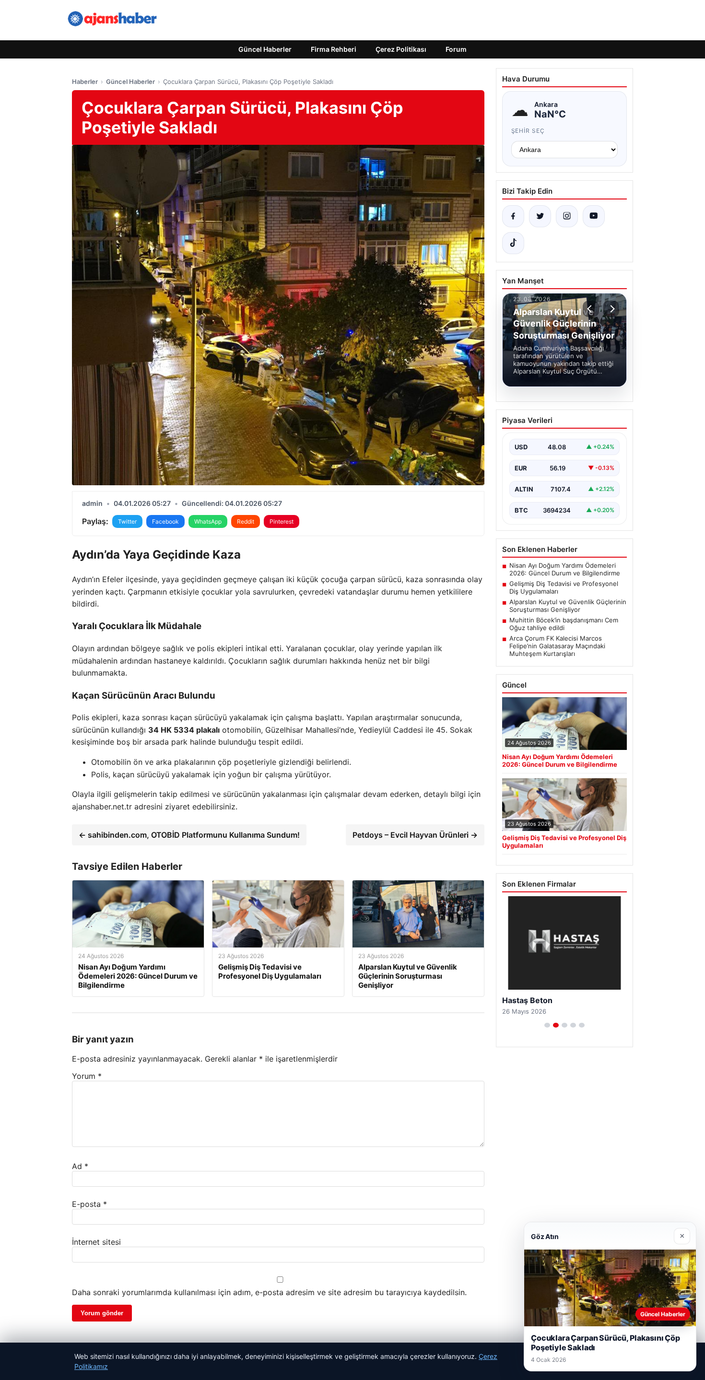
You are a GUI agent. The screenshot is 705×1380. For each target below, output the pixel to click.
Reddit (245, 521)
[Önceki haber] (591, 309)
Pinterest (282, 521)
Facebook (165, 521)
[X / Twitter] (540, 216)
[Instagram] (567, 216)
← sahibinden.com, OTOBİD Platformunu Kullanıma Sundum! (189, 835)
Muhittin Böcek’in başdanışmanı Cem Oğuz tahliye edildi (563, 624)
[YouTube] (594, 216)
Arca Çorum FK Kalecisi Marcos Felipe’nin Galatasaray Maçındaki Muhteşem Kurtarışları (557, 645)
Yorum (87, 1076)
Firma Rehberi (333, 49)
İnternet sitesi (96, 1242)
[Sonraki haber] (611, 309)
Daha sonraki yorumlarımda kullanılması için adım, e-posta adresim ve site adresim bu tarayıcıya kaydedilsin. (269, 1292)
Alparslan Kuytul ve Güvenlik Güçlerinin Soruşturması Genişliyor (567, 605)
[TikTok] (513, 243)
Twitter (127, 521)
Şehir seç (528, 130)
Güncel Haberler (265, 49)
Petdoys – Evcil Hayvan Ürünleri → (415, 835)
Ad (80, 1166)
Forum (456, 49)
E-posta (89, 1204)
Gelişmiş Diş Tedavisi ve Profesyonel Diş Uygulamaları (563, 587)
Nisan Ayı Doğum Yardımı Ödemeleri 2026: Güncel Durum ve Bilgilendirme (564, 569)
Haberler (85, 81)
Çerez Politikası (401, 49)
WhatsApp (208, 521)
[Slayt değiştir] (547, 1025)
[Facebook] (513, 216)
